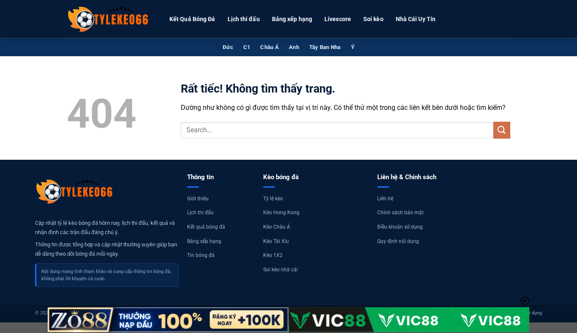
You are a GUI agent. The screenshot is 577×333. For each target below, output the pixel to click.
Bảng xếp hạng (292, 19)
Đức (228, 47)
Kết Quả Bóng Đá (192, 19)
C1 (246, 47)
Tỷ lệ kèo (273, 199)
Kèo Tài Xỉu (276, 241)
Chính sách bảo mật (400, 213)
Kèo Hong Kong (281, 213)
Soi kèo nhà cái (280, 270)
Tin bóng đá (201, 255)
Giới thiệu (198, 199)
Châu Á (269, 47)
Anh (294, 47)
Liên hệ (385, 199)
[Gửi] (501, 130)
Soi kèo (373, 19)
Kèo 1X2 (273, 255)
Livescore (337, 19)
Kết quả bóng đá (206, 227)
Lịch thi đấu (244, 19)
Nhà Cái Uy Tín (415, 19)
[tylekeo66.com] (109, 19)
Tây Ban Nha (325, 47)
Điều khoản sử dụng (400, 227)
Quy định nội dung (398, 241)
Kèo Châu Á (276, 227)
